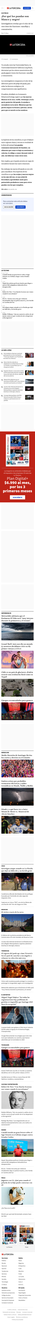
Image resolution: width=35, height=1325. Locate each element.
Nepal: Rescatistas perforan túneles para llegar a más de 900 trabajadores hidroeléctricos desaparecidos (17, 285)
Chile (3, 866)
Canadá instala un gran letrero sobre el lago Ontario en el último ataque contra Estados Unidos (16, 276)
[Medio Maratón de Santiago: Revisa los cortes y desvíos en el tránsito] (17, 768)
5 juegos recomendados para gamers (17, 700)
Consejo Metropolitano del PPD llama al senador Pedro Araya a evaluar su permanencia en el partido (12, 398)
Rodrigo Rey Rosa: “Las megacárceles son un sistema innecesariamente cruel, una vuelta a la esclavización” (16, 1123)
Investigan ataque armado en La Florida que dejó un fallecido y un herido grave (17, 308)
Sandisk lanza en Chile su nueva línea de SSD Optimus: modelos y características (15, 1078)
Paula (3, 1178)
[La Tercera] (9, 1245)
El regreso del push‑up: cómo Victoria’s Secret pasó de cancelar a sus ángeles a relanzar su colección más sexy (17, 956)
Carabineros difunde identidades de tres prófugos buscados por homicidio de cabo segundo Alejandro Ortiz (17, 896)
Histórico (4, 13)
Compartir (5, 59)
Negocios (4, 909)
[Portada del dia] (17, 465)
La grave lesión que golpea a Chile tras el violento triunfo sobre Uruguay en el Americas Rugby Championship (17, 1029)
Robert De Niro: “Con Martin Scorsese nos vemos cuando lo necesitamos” (17, 293)
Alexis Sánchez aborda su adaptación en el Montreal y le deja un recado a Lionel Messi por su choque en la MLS (13, 364)
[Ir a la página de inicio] (14, 8)
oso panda (11, 189)
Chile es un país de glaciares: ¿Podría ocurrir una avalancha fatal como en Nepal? (17, 674)
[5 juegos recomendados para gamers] (17, 711)
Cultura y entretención (9, 1084)
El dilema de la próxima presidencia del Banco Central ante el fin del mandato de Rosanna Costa (17, 936)
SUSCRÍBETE (17, 497)
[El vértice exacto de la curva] (17, 923)
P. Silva (6, 33)
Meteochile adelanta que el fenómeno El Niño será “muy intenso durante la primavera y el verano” (14, 381)
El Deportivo (5, 995)
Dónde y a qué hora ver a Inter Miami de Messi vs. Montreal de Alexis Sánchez (15, 811)
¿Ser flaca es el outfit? (8, 1208)
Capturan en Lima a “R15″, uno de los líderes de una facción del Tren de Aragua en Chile (16, 903)
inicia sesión (8, 207)
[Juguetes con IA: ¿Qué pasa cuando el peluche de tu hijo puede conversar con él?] (17, 1196)
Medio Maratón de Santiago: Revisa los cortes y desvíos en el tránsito (16, 756)
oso (16, 189)
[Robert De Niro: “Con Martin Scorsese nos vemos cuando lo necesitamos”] (17, 1100)
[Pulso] (26, 1245)
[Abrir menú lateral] (3, 8)
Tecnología (5, 1045)
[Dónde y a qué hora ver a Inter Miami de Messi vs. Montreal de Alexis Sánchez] (17, 825)
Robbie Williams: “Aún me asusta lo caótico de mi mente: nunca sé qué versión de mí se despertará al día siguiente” (17, 316)
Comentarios (14, 59)
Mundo (3, 1130)
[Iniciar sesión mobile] (33, 8)
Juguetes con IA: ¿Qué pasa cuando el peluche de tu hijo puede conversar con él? (16, 1183)
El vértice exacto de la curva (12, 912)
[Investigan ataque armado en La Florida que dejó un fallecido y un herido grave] (17, 882)
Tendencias (5, 951)
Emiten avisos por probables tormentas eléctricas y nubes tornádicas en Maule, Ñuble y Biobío (17, 783)
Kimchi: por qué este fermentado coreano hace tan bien (16, 1215)
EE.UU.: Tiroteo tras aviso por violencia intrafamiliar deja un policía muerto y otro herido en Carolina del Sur (18, 300)
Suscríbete (21, 207)
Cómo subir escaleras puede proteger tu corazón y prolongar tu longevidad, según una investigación (17, 982)
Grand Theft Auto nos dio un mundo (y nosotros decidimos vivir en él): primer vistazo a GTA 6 (17, 646)
